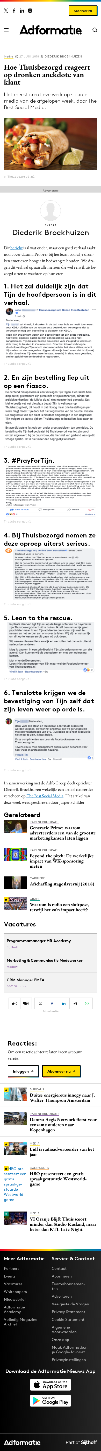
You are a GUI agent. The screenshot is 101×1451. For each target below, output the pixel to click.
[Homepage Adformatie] (50, 29)
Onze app (60, 1339)
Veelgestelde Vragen (70, 1303)
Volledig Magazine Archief (20, 1321)
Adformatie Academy (14, 1309)
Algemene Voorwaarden (64, 1329)
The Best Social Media (44, 796)
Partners (11, 1268)
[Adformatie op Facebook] (14, 11)
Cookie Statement (68, 1319)
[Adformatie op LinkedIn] (22, 11)
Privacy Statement (68, 1311)
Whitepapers (15, 1291)
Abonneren (62, 1276)
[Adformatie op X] (6, 11)
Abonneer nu (83, 11)
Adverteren (62, 1296)
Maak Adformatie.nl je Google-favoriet (70, 1349)
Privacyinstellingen (69, 1359)
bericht (16, 248)
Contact (59, 1268)
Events (10, 1276)
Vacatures (13, 1283)
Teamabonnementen (68, 1286)
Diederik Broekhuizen (63, 56)
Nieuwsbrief (15, 1299)
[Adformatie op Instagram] (30, 11)
